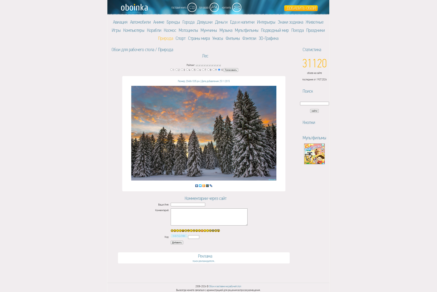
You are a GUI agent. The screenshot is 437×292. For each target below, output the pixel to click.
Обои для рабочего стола (133, 49)
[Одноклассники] (204, 185)
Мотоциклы (188, 30)
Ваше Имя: (163, 204)
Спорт (181, 38)
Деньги (221, 22)
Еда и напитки (242, 22)
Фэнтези (249, 38)
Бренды (173, 22)
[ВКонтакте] (197, 185)
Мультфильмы (246, 30)
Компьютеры (133, 30)
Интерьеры (266, 22)
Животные (314, 22)
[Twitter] (200, 185)
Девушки (205, 22)
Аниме (158, 22)
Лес (205, 55)
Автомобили (140, 22)
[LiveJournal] (211, 185)
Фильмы (233, 38)
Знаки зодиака (290, 22)
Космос (170, 30)
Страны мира (199, 38)
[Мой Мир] (207, 185)
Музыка (226, 30)
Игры (116, 30)
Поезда (297, 30)
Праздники (315, 30)
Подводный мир (275, 30)
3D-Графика (268, 38)
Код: (167, 236)
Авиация (120, 22)
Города (188, 22)
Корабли (154, 30)
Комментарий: (162, 210)
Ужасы (217, 38)
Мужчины (209, 30)
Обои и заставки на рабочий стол (225, 286)
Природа (165, 49)
